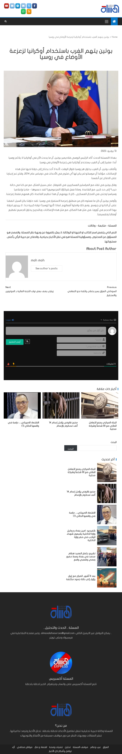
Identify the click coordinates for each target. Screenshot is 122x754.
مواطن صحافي (24, 747)
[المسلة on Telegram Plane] (17, 5)
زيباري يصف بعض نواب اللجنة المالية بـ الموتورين (30, 289)
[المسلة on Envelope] (23, 5)
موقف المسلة (80, 747)
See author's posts (47, 268)
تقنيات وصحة (56, 747)
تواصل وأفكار (65, 751)
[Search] (5, 21)
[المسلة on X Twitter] (29, 5)
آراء (13, 747)
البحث (113, 442)
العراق (106, 747)
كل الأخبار (53, 751)
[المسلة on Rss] (29, 11)
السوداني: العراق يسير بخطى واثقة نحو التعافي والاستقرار (92, 291)
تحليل (68, 747)
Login (8, 320)
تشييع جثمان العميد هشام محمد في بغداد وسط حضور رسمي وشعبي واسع (80, 556)
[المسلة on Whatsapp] (23, 11)
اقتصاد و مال (41, 747)
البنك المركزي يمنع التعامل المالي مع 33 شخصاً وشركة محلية (102, 425)
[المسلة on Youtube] (6, 5)
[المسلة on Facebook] (34, 5)
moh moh (38, 260)
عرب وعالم (95, 747)
